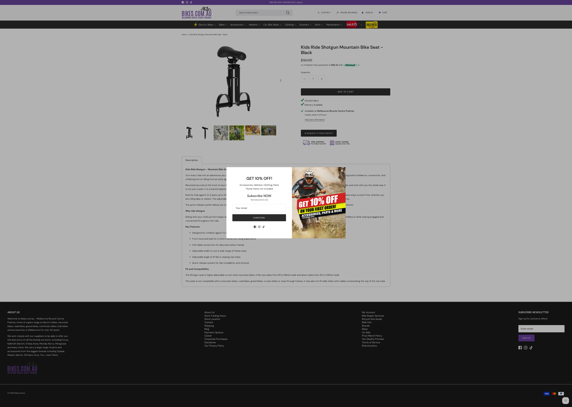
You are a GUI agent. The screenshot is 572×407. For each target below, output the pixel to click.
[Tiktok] (263, 227)
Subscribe (259, 217)
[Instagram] (259, 227)
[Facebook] (255, 227)
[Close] (342, 171)
